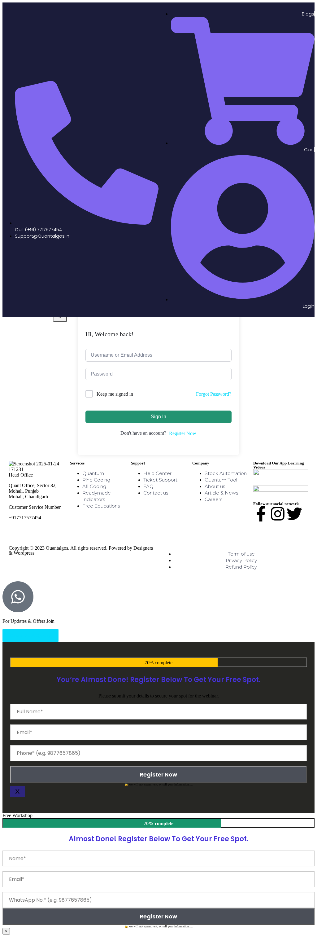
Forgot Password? (213, 394)
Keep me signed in (115, 394)
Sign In (158, 416)
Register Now (182, 433)
